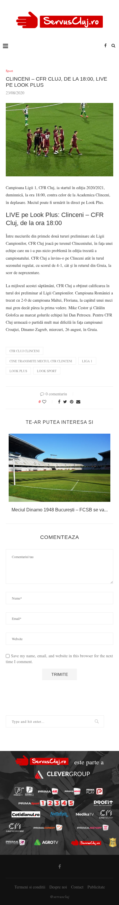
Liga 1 (87, 361)
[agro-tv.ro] (46, 842)
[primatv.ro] (19, 791)
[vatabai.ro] (113, 842)
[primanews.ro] (73, 791)
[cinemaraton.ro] (106, 814)
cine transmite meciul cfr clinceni (41, 361)
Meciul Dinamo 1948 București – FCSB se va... (60, 509)
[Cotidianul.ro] (25, 814)
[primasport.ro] (46, 803)
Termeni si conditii (29, 887)
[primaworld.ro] (15, 842)
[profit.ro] (103, 803)
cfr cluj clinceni (25, 351)
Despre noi (58, 887)
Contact (77, 887)
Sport (9, 71)
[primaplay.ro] (94, 791)
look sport (47, 371)
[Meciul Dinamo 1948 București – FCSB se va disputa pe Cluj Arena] (59, 468)
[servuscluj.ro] (86, 842)
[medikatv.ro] (85, 814)
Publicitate (96, 887)
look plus (18, 371)
